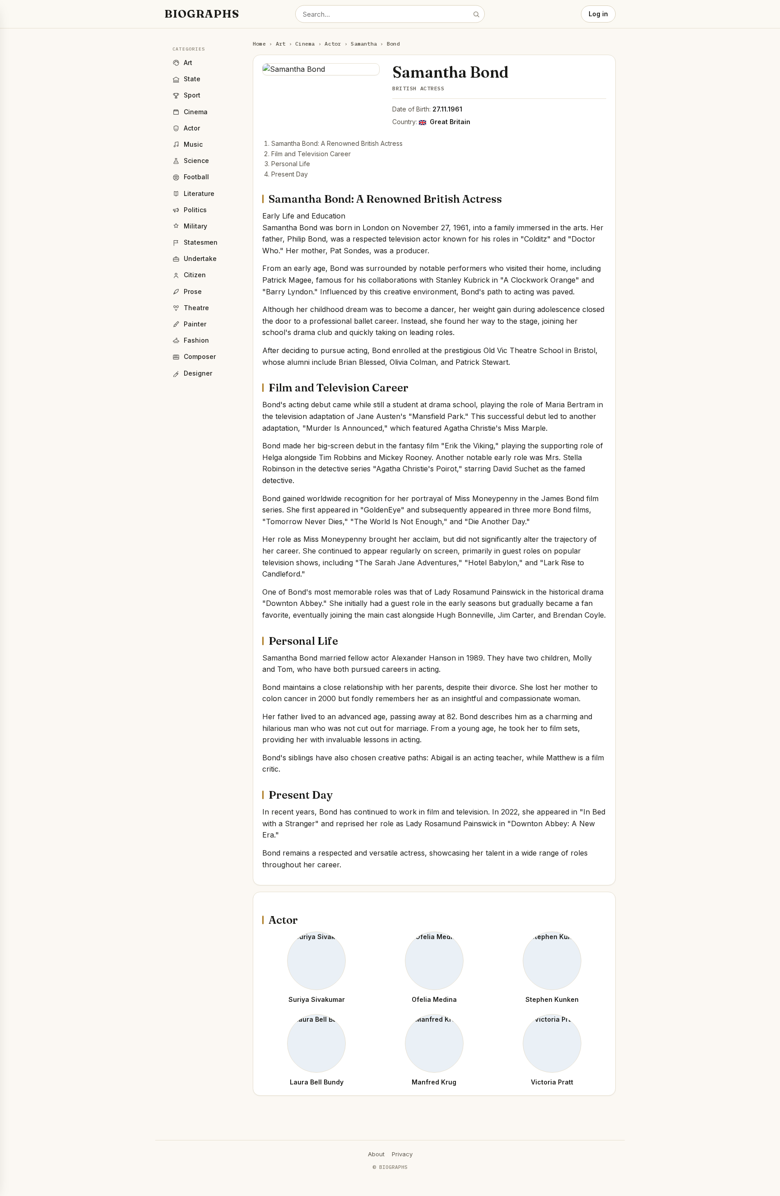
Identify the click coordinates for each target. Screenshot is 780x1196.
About (376, 1154)
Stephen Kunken (552, 999)
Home (259, 43)
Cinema (305, 43)
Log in (598, 14)
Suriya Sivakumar (316, 999)
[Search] (476, 14)
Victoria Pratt (552, 1082)
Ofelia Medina (434, 999)
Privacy (402, 1154)
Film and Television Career (311, 154)
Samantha (364, 43)
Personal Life (290, 164)
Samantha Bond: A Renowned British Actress (337, 143)
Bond (393, 43)
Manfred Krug (434, 1082)
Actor (333, 43)
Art (281, 43)
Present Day (289, 174)
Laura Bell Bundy (317, 1082)
